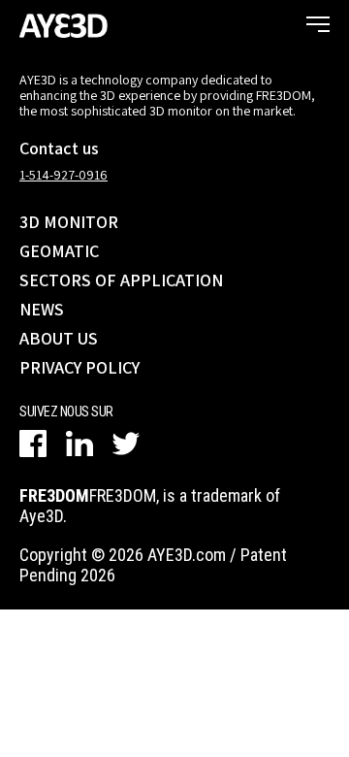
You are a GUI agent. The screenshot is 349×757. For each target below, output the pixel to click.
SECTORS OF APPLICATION (121, 280)
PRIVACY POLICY (79, 367)
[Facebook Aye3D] (33, 443)
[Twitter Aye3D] (126, 443)
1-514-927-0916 (63, 174)
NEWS (41, 309)
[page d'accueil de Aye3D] (63, 24)
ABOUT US (58, 338)
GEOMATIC (59, 251)
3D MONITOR (68, 222)
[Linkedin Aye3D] (79, 443)
